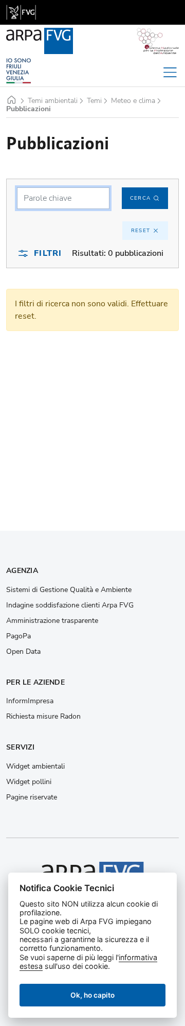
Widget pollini (28, 782)
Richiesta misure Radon (43, 716)
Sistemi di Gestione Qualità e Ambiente (69, 590)
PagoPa (18, 636)
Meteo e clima (133, 101)
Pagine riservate (31, 797)
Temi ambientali (53, 101)
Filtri (48, 253)
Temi (94, 101)
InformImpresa (29, 701)
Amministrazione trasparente (52, 621)
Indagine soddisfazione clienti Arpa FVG (70, 605)
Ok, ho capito (92, 995)
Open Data (23, 652)
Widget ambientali (35, 766)
